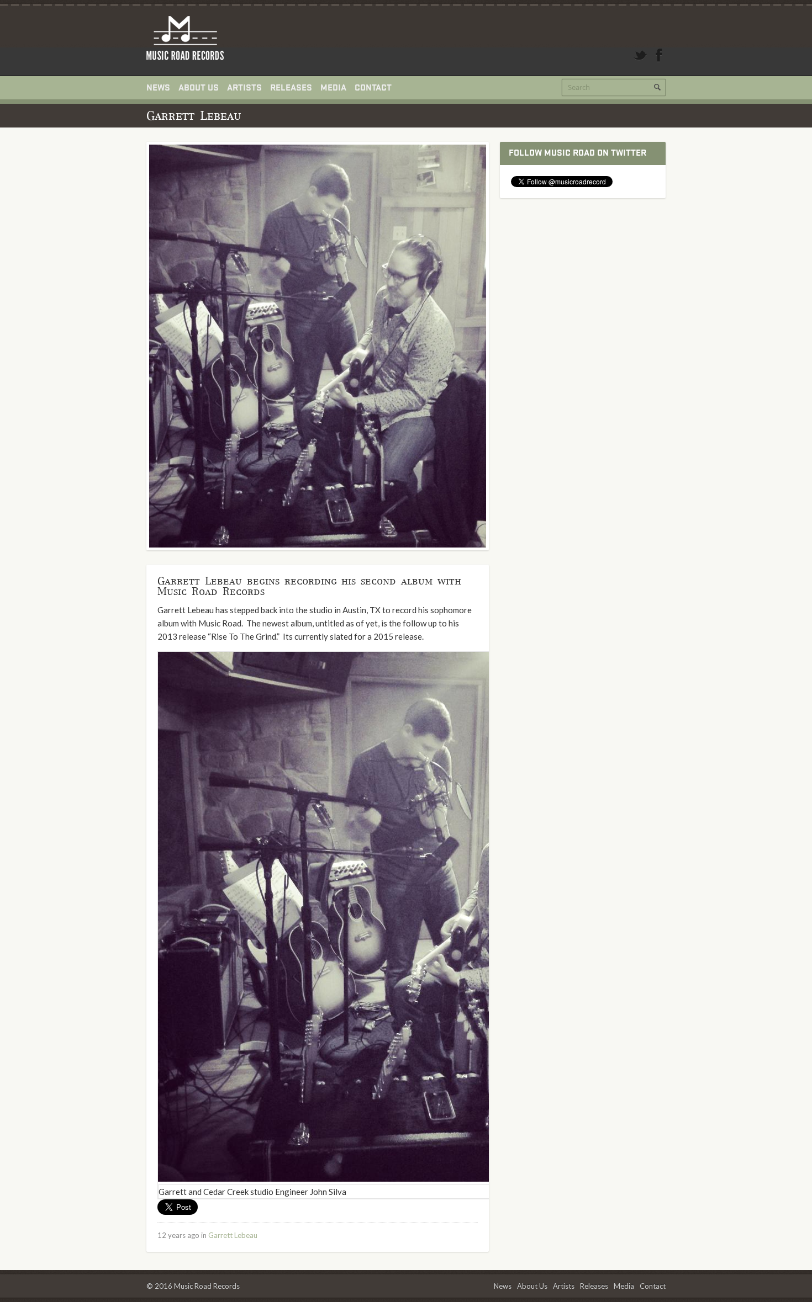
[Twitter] (640, 55)
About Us (198, 88)
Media (333, 88)
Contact (373, 88)
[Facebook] (659, 55)
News (158, 88)
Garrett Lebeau (232, 1235)
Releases (291, 88)
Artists (244, 88)
